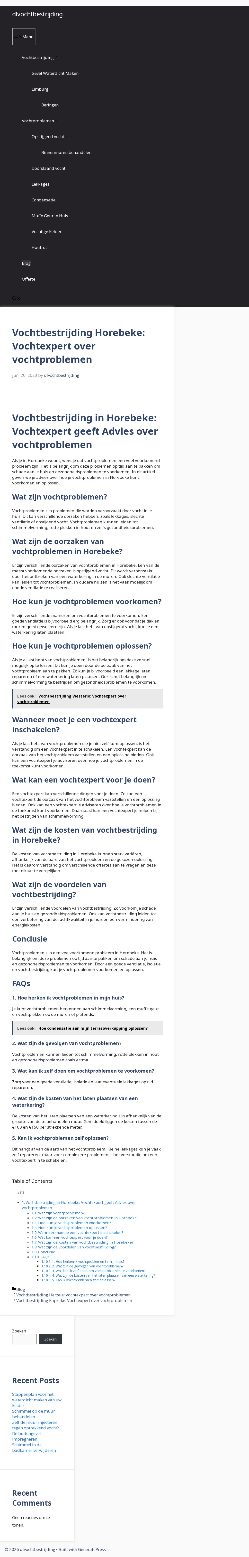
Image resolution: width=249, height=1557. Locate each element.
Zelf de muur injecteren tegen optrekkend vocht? (35, 1425)
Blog (26, 263)
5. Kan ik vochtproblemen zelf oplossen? (83, 1280)
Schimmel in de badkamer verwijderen (34, 1447)
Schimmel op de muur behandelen (33, 1413)
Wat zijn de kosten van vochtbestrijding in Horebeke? (85, 1242)
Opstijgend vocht (48, 136)
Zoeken (19, 1331)
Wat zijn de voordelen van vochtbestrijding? (77, 1247)
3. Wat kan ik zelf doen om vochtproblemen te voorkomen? (98, 1270)
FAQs (45, 1256)
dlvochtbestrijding (37, 14)
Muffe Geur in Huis (50, 215)
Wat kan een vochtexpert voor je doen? (73, 1237)
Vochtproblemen (38, 120)
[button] (16, 299)
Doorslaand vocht (48, 168)
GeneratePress (92, 1549)
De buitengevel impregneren (26, 1436)
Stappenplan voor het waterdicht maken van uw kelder (37, 1399)
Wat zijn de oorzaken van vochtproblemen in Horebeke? (88, 1217)
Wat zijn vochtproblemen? (61, 1212)
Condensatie (43, 200)
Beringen (50, 105)
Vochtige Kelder (47, 231)
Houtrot (39, 247)
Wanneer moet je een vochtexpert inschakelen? (80, 1232)
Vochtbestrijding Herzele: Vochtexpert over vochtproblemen (73, 1295)
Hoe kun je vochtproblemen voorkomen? (74, 1222)
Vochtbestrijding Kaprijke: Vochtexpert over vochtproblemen (74, 1300)
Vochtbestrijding (38, 57)
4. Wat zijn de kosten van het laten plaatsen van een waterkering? (103, 1275)
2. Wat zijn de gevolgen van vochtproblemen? (87, 1266)
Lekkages (40, 184)
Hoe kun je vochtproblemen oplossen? (72, 1227)
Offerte (28, 279)
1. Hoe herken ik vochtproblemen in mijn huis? (88, 1261)
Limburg (40, 89)
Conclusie (46, 1251)
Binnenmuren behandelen (66, 152)
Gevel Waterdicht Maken (55, 73)
